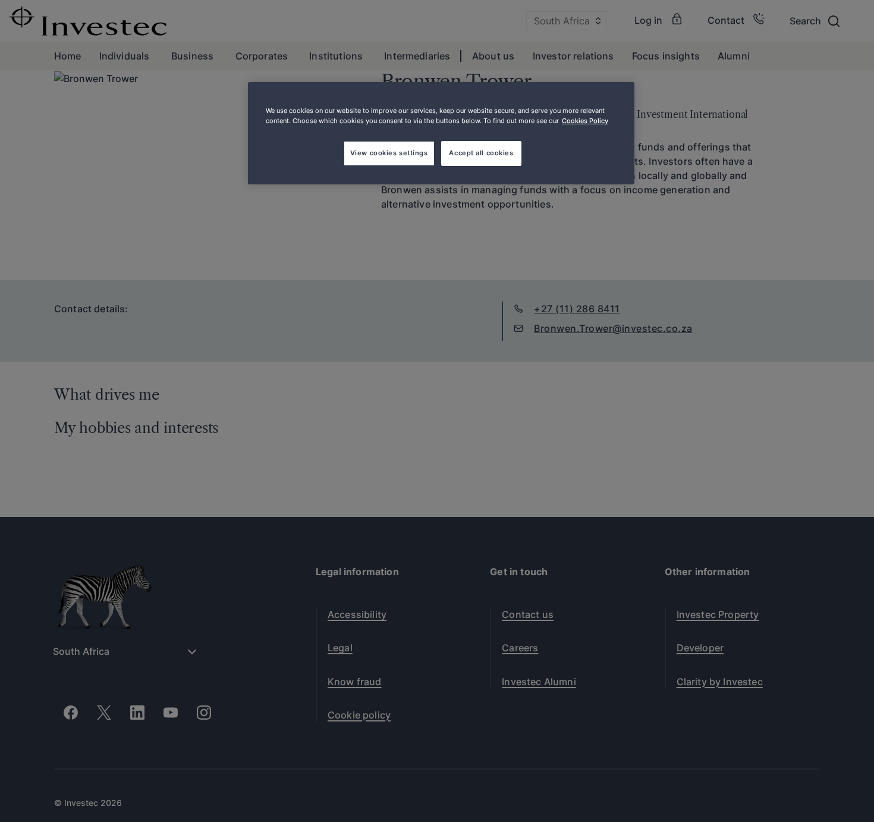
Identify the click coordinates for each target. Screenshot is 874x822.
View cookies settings (389, 153)
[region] (441, 133)
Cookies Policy (585, 121)
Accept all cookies (481, 153)
